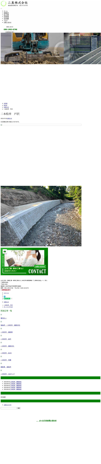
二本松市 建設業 (7, 332)
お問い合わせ (7, 22)
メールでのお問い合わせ (47, 420)
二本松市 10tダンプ (8, 374)
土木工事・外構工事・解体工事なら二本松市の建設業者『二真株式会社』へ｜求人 (24, 459)
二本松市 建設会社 (7, 346)
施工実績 (6, 15)
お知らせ (9, 118)
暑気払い (4, 318)
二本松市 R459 (6, 353)
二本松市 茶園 (6, 360)
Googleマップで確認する (8, 449)
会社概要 (6, 19)
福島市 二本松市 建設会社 (10, 325)
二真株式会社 (71, 423)
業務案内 (6, 13)
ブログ (6, 20)
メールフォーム (6, 34)
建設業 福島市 (6, 367)
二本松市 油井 (6, 339)
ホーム (6, 11)
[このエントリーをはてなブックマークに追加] (4, 297)
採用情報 (6, 17)
